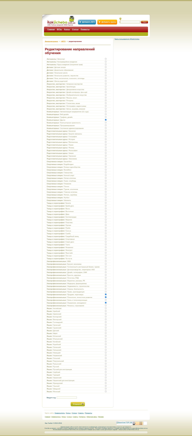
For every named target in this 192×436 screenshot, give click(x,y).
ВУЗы (59, 29)
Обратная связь (92, 417)
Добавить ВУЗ (88, 22)
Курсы (67, 29)
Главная (51, 29)
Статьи (75, 29)
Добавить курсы (108, 22)
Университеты (60, 413)
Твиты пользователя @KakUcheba (126, 39)
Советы (81, 413)
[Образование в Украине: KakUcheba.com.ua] (61, 19)
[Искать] (120, 19)
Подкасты (85, 29)
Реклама (101, 417)
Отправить (77, 404)
